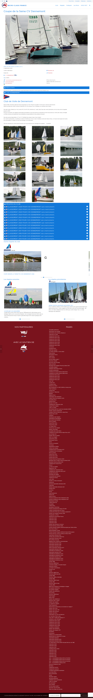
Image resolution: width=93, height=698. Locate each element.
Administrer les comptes (54, 331)
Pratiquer (51, 415)
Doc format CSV (53, 434)
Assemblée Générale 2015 (55, 552)
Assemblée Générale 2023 (55, 640)
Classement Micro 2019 (54, 342)
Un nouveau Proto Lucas (55, 616)
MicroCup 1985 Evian (54, 572)
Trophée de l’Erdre (53, 477)
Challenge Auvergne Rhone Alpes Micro (58, 371)
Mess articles (52, 353)
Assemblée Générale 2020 (55, 538)
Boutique (51, 665)
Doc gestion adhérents (54, 587)
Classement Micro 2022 (54, 345)
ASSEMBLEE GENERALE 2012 (56, 560)
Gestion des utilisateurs (54, 598)
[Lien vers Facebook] (2, 1)
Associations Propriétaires (55, 418)
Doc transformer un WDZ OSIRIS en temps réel (60, 387)
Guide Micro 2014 (53, 423)
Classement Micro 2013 (54, 374)
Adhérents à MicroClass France (56, 516)
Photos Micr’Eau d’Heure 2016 (56, 525)
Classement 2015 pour (17, 236)
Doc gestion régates (53, 589)
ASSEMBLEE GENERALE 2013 (56, 558)
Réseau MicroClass (53, 429)
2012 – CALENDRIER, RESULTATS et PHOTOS (59, 661)
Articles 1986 (52, 561)
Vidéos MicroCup (53, 502)
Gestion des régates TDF (55, 630)
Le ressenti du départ (54, 603)
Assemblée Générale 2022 (55, 639)
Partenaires (83, 1)
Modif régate (52, 595)
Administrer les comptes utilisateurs (57, 332)
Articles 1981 (52, 581)
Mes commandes (53, 673)
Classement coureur (53, 667)
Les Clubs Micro (52, 672)
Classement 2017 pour (17, 231)
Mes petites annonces (54, 539)
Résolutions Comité (53, 500)
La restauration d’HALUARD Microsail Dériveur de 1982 (62, 642)
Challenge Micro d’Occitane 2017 (56, 449)
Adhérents (89, 1)
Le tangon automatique (54, 567)
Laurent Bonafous (9, 81)
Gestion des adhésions (54, 628)
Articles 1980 (52, 584)
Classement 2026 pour (17, 207)
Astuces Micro (52, 401)
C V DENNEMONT (9, 75)
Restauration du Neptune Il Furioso (57, 636)
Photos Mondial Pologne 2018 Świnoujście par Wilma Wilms (63, 527)
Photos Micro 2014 (53, 457)
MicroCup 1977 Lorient (54, 600)
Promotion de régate (54, 474)
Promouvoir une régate (54, 427)
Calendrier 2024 (53, 518)
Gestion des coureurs (54, 611)
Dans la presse (52, 452)
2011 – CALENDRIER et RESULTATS (57, 662)
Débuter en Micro (53, 385)
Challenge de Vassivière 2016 (56, 404)
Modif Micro (51, 356)
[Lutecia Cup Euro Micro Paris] (92, 349)
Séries (50, 441)
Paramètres (84, 695)
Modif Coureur (52, 496)
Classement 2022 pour (17, 217)
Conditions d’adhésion (54, 626)
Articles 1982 (52, 578)
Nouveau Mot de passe (54, 362)
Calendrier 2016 (52, 654)
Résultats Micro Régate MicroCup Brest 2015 (59, 365)
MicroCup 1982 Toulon (54, 580)
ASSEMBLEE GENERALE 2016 (56, 550)
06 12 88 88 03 (8, 83)
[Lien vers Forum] (7, 1)
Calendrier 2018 (52, 651)
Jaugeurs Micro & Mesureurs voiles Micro (58, 412)
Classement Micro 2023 (54, 620)
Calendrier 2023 (53, 644)
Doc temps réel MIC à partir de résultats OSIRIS (60, 409)
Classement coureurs (54, 668)
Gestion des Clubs (53, 608)
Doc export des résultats (54, 419)
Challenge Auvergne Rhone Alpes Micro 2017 (59, 432)
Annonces (51, 444)
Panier (50, 675)
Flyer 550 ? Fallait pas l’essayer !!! (57, 617)
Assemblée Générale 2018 (55, 544)
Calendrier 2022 (53, 645)
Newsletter (77, 1)
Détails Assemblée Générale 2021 (57, 486)
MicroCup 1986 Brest (54, 563)
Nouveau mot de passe (54, 687)
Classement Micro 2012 (54, 337)
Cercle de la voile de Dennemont (14, 80)
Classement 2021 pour (17, 220)
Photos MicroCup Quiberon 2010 (56, 458)
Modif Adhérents (53, 493)
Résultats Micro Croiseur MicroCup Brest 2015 (59, 460)
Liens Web (51, 479)
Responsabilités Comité (54, 530)
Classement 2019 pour (17, 225)
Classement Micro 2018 (54, 340)
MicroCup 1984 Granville (54, 573)
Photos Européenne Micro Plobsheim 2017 (59, 499)
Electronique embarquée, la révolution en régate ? (61, 606)
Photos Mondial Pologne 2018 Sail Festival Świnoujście (61, 532)
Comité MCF (52, 382)
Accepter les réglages (55, 695)
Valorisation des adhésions (55, 396)
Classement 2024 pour (17, 212)
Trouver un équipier (53, 443)
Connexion (51, 346)
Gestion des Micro (53, 612)
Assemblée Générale (54, 637)
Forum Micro (71, 1)
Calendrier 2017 (52, 653)
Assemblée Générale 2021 (55, 535)
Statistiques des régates (54, 416)
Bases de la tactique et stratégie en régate (59, 586)
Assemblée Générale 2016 (55, 549)
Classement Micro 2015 (54, 377)
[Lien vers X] (4, 1)
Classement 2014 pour (17, 239)
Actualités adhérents (54, 329)
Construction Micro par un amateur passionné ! (60, 511)
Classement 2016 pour (17, 233)
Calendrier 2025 (53, 519)
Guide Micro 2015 (53, 424)
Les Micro (51, 490)
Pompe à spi (52, 569)
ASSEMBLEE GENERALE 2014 (56, 555)
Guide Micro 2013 (53, 438)
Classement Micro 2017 (54, 379)
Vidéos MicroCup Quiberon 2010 (56, 398)
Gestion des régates (53, 601)
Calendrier (51, 485)
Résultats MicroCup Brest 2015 (56, 462)
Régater (51, 393)
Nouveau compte (53, 360)
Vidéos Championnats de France (56, 510)
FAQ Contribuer (52, 388)
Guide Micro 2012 (53, 454)
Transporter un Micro (54, 514)
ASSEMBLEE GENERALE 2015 (56, 553)
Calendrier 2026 (53, 522)
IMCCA (50, 465)
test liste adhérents (53, 678)
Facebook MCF (52, 348)
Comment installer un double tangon (57, 564)
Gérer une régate (53, 437)
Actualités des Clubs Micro (55, 430)
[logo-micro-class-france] (14, 5)
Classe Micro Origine (53, 405)
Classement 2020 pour (17, 223)
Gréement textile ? (53, 566)
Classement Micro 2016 (54, 339)
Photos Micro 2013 (53, 455)
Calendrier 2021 (52, 647)
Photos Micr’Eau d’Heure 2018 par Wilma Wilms (60, 533)
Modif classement (53, 605)
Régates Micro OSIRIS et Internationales (58, 541)
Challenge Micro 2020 (54, 648)
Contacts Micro (52, 384)
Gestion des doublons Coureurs (56, 524)
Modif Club (51, 494)
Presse (50, 570)
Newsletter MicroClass (54, 507)
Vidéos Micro (52, 505)
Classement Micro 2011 (54, 335)
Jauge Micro (52, 390)
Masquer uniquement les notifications (70, 695)
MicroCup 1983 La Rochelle (55, 577)
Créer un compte (53, 681)
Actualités (51, 504)
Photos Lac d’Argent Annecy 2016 (57, 513)
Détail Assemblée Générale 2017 (56, 547)
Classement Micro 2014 (54, 376)
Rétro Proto (51, 597)
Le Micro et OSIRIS (53, 466)
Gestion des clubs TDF (54, 609)
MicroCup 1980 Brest (54, 594)
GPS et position (52, 421)
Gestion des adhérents (54, 591)
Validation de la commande (55, 679)
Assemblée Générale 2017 (55, 546)
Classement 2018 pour (17, 228)
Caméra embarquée (53, 370)
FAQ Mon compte (53, 349)
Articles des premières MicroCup (56, 536)
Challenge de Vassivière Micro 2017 (57, 471)
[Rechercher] (89, 5)
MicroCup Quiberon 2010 (55, 664)
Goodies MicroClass (53, 472)
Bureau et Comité (53, 402)
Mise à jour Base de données (55, 689)
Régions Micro (52, 395)
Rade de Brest (52, 363)
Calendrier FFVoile (53, 334)
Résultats (50, 72)
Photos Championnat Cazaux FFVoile (57, 508)
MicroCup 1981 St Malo (54, 583)
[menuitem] (56, 5)
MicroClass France (53, 354)
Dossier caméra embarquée (55, 410)
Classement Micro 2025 (54, 623)
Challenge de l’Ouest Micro (55, 463)
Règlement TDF (52, 468)
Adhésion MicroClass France (55, 368)
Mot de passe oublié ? (54, 359)
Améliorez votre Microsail (55, 619)
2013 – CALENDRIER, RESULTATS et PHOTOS (59, 659)
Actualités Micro (52, 399)
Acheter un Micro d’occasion (55, 480)
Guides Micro (52, 488)
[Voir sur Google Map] (4, 84)
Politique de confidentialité (55, 634)
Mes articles (51, 592)
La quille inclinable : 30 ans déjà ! (56, 351)
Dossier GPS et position (54, 435)
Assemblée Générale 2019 (55, 542)
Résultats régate (53, 676)
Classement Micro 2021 (54, 343)
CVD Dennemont (13, 92)
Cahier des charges (53, 448)
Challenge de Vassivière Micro (56, 469)
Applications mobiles (54, 446)
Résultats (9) (51, 70)
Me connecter (52, 682)
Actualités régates (53, 367)
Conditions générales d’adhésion (56, 670)
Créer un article (52, 407)
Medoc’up (7, 305)
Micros (50, 491)
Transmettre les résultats (54, 476)
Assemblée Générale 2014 (55, 556)
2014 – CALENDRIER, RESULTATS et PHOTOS (59, 658)
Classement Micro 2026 (54, 625)
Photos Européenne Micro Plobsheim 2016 (59, 497)
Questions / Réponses (54, 391)
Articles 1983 (52, 575)
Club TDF (51, 381)
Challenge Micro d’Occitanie (55, 451)
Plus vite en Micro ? (53, 528)
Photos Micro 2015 (53, 413)
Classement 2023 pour (17, 215)
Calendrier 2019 (52, 650)
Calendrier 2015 (52, 656)
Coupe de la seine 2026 (11, 274)
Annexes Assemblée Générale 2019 (57, 483)
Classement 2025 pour (17, 209)
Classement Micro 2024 (54, 622)
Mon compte (52, 357)
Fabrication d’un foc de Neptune (56, 614)
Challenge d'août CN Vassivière (59, 311)
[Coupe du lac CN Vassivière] (1, 349)
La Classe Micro (52, 426)
